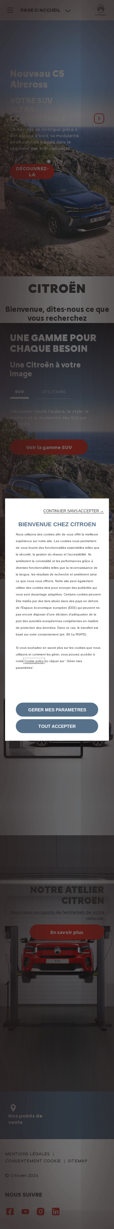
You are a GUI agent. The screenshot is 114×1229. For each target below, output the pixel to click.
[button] (73, 511)
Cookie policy (34, 661)
